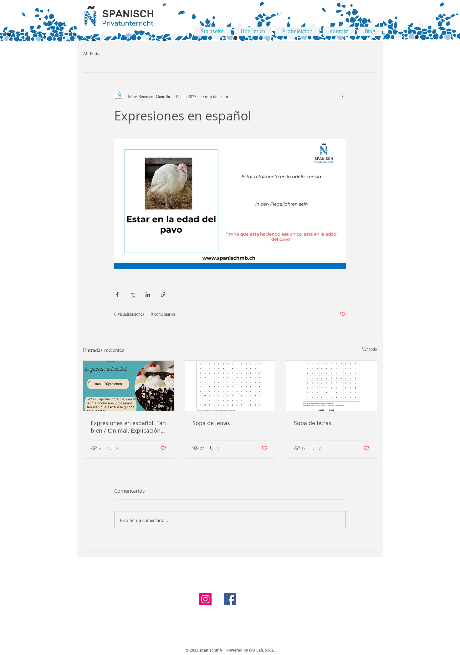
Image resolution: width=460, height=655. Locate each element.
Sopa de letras (211, 423)
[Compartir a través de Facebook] (117, 294)
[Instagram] (205, 599)
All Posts (91, 53)
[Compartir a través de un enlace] (163, 294)
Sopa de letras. (313, 423)
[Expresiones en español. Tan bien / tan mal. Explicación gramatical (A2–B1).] (128, 386)
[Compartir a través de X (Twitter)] (132, 294)
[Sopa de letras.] (331, 386)
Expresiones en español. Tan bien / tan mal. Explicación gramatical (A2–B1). (128, 426)
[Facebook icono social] (230, 599)
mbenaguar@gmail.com (332, 641)
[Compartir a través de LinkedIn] (148, 294)
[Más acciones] (342, 96)
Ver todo (369, 349)
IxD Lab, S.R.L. (262, 650)
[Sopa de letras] (230, 386)
